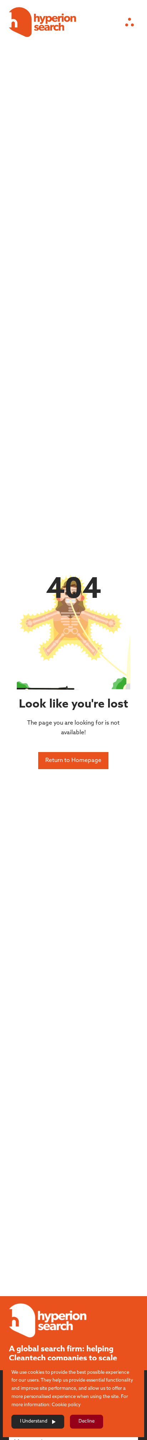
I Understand (33, 1421)
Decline (86, 1421)
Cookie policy (66, 1405)
